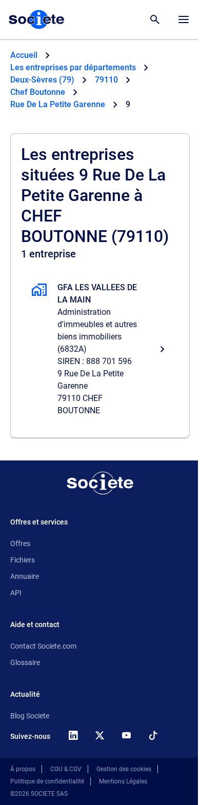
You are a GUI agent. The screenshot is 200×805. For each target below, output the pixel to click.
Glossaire (25, 662)
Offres (20, 543)
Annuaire (24, 576)
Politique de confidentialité (47, 781)
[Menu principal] (183, 19)
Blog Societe (29, 716)
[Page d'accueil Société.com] (36, 19)
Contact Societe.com (43, 646)
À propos (22, 769)
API (16, 593)
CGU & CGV (66, 769)
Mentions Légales (123, 781)
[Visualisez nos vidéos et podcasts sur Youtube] (126, 735)
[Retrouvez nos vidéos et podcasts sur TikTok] (153, 735)
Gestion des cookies (123, 769)
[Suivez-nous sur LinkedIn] (73, 735)
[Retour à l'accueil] (100, 483)
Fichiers (22, 560)
